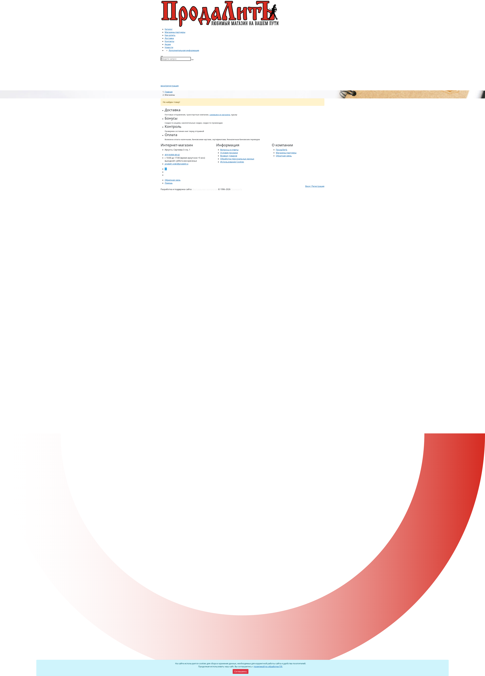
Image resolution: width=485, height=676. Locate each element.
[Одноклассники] (165, 175)
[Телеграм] (166, 169)
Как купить (170, 35)
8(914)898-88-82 (172, 154)
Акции (168, 44)
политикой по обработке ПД (268, 666)
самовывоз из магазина (219, 114)
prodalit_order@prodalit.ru (176, 163)
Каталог (169, 29)
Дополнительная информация (184, 50)
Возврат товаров (228, 155)
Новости (169, 47)
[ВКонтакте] (165, 172)
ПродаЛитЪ (281, 149)
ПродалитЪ (236, 189)
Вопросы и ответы (229, 149)
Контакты (169, 41)
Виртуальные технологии (205, 189)
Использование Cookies (232, 161)
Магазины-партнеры (175, 32)
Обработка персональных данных (237, 158)
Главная (169, 91)
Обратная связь (284, 155)
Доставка (169, 38)
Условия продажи (229, 152)
